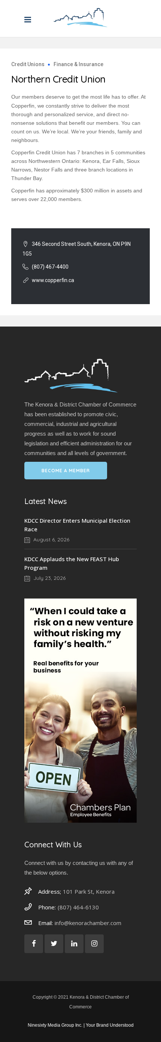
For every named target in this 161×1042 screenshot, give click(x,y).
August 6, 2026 (50, 539)
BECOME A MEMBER (66, 470)
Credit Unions (28, 64)
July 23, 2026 (49, 578)
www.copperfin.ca (53, 280)
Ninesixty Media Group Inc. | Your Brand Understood (81, 1025)
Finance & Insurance (78, 64)
